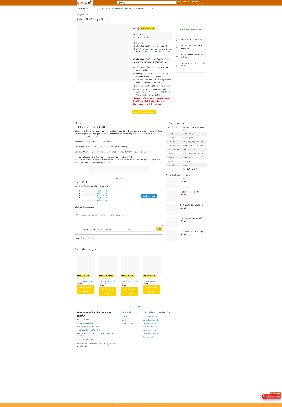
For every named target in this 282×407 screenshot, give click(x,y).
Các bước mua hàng (150, 317)
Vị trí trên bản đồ (127, 323)
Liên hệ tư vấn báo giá (143, 112)
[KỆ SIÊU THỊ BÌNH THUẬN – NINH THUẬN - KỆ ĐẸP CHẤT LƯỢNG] (95, 3)
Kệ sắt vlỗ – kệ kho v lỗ (85, 281)
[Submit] (174, 3)
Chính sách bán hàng (150, 323)
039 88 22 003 (146, 51)
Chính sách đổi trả (149, 330)
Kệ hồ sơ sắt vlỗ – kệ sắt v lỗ (130, 282)
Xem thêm (118, 178)
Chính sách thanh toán (151, 320)
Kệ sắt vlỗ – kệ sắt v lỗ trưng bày (107, 282)
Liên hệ (123, 320)
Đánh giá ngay (149, 196)
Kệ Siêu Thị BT (198, 1)
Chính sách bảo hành (150, 334)
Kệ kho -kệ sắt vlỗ (149, 281)
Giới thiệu (124, 317)
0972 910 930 (182, 1)
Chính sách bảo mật (150, 337)
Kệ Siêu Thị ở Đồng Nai (85, 339)
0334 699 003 (90, 323)
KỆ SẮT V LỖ (81, 15)
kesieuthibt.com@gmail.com (91, 330)
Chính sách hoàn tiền (150, 327)
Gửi (159, 229)
